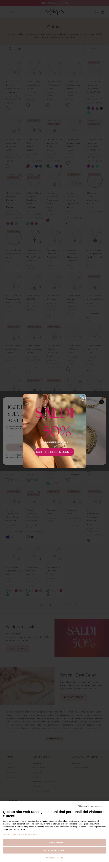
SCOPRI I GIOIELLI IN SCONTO (54, 452)
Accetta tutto (54, 842)
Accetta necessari (54, 850)
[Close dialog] (82, 397)
